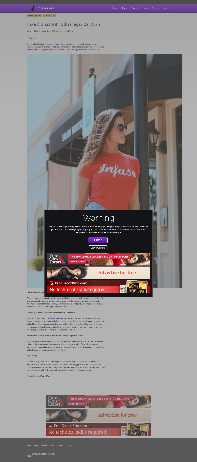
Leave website (97, 248)
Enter (98, 240)
